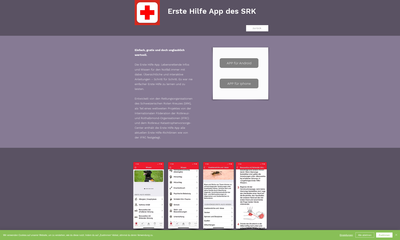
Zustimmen (384, 235)
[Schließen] (396, 235)
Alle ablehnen (365, 235)
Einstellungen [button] (346, 235)
